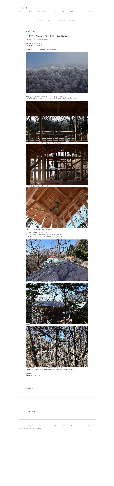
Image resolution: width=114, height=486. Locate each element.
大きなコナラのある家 (29, 20)
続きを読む (84, 20)
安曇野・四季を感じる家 (73, 20)
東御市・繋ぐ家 (40, 20)
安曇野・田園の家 (61, 20)
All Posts (19, 20)
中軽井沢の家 (29, 388)
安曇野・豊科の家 (50, 20)
